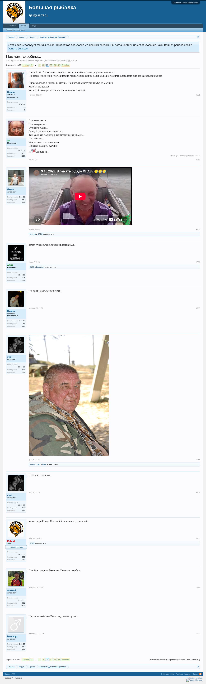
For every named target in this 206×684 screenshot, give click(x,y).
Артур (67, 61)
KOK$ (40, 234)
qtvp (9, 357)
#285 (198, 308)
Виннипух (40, 267)
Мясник (33, 234)
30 (51, 65)
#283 (198, 229)
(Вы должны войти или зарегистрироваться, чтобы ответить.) (175, 660)
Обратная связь (167, 674)
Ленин (10, 189)
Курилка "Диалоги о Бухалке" (32, 61)
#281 (198, 95)
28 (43, 65)
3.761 (23, 603)
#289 (198, 587)
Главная (12, 26)
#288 (198, 538)
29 (47, 65)
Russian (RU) (10, 674)
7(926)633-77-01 (38, 15)
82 (24, 323)
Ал (30, 160)
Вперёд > (65, 65)
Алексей (11, 590)
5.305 (23, 278)
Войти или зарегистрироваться (185, 2)
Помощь (179, 674)
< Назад (25, 65)
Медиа (34, 26)
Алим (31, 262)
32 (59, 65)
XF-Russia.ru (17, 678)
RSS (200, 674)
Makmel (32, 538)
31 (55, 65)
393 (23, 557)
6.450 (23, 200)
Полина (11, 92)
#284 (198, 262)
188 (23, 370)
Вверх (195, 674)
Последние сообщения (15, 30)
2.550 (23, 647)
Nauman (11, 311)
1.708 (23, 153)
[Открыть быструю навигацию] (198, 37)
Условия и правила (194, 678)
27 (39, 65)
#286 (198, 460)
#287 (198, 492)
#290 (198, 634)
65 (24, 107)
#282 (198, 160)
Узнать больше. (18, 48)
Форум (24, 26)
